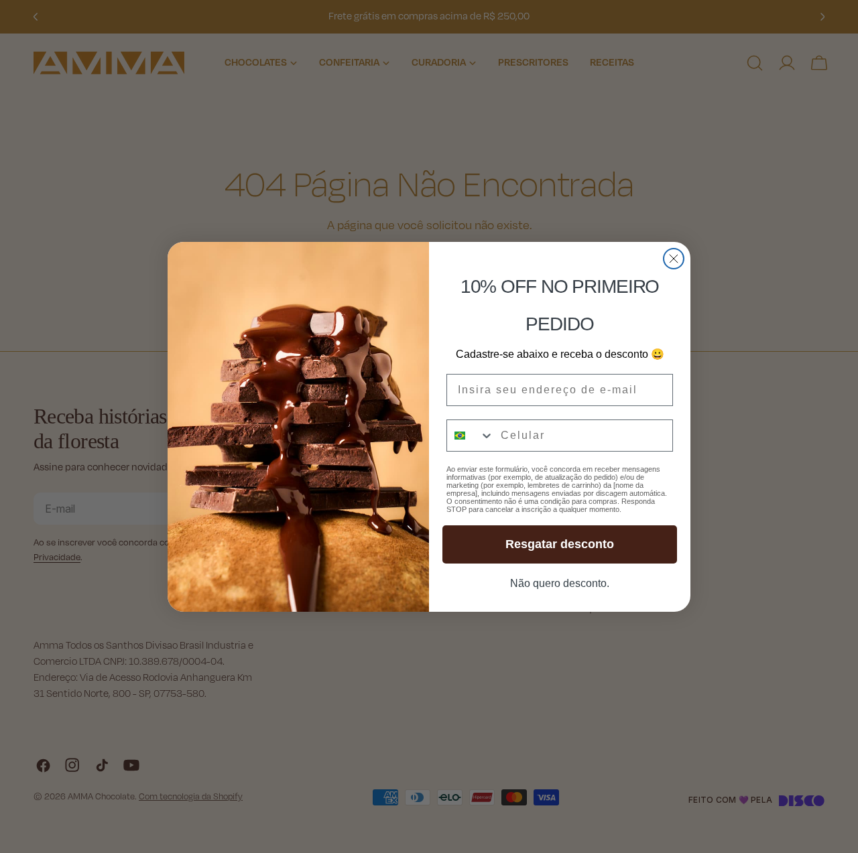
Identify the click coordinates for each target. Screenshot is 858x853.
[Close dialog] (674, 259)
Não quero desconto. (559, 583)
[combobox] (470, 435)
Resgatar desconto (559, 544)
